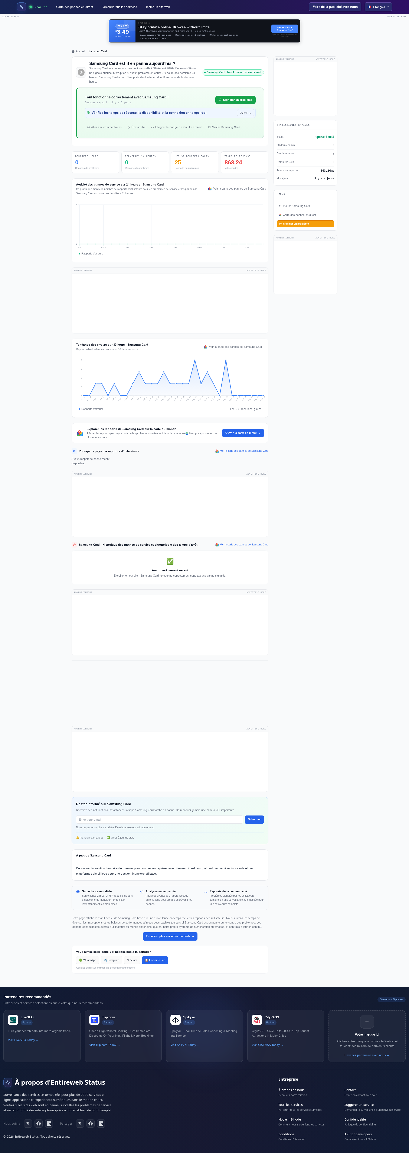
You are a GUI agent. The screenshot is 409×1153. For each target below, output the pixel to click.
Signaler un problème (237, 99)
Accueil (80, 51)
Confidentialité (355, 1119)
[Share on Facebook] (90, 1123)
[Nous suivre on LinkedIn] (49, 1123)
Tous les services (290, 1104)
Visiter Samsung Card (226, 127)
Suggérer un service (359, 1104)
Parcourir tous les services (119, 7)
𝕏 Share (132, 960)
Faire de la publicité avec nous (335, 7)
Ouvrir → (245, 112)
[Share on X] (80, 1123)
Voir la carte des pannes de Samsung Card (238, 188)
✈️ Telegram (111, 960)
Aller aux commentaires (106, 127)
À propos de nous (291, 1090)
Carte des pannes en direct (74, 7)
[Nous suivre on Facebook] (39, 1123)
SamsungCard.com (189, 868)
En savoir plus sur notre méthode (168, 936)
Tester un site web (157, 7)
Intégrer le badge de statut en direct (178, 127)
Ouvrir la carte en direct (240, 432)
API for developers (358, 1134)
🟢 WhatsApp (87, 960)
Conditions (286, 1134)
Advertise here (397, 16)
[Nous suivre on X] (28, 1123)
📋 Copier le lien (155, 960)
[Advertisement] (170, 303)
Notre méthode (289, 1119)
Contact (350, 1090)
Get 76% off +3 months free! (285, 28)
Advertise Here (256, 270)
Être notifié (138, 127)
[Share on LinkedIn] (101, 1123)
